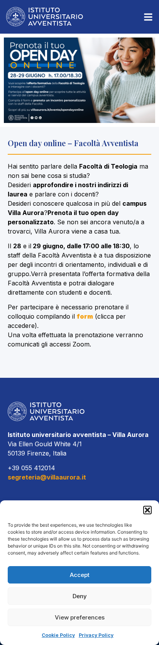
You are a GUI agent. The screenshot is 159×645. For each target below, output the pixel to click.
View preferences (80, 617)
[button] (147, 510)
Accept (80, 574)
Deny (80, 596)
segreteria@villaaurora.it (47, 477)
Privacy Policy (96, 635)
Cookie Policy (58, 635)
